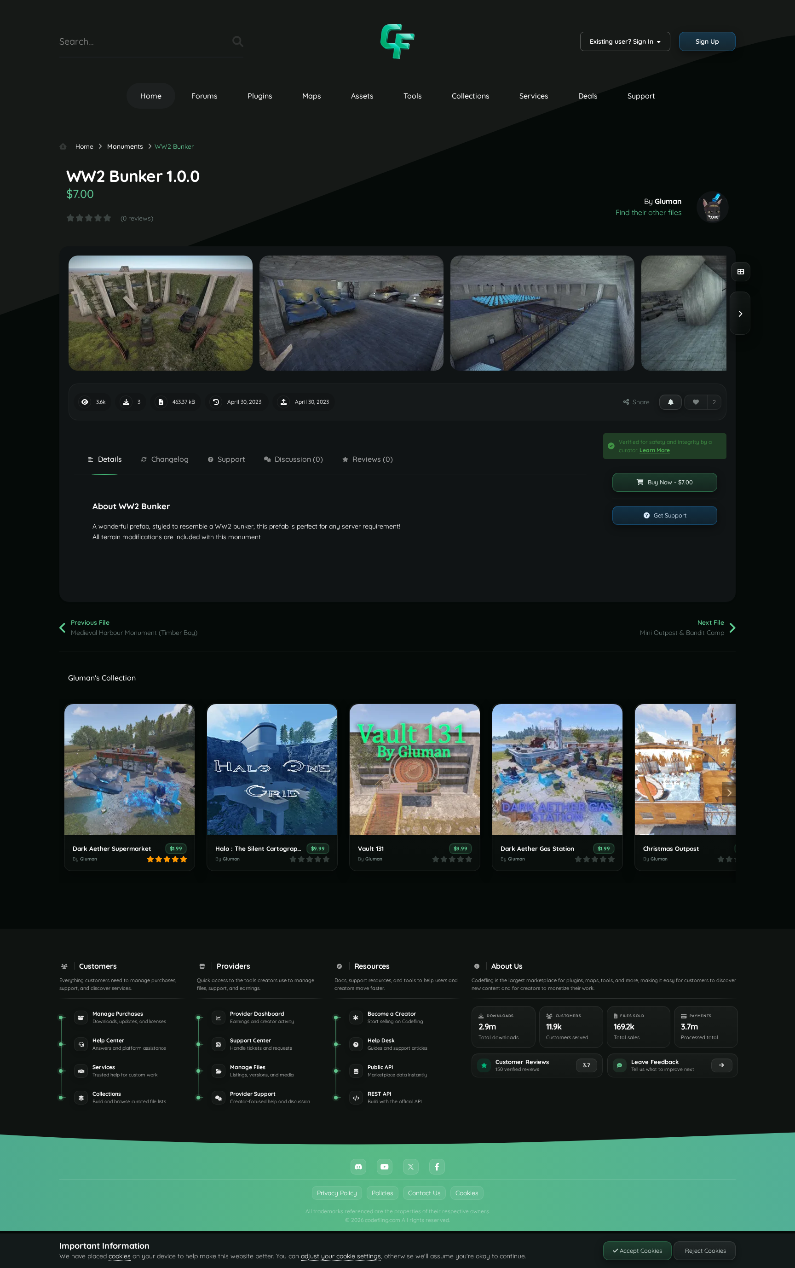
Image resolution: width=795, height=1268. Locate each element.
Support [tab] (231, 459)
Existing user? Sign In (623, 41)
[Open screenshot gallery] (740, 271)
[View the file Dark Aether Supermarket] (129, 769)
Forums (204, 95)
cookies (120, 1256)
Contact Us (424, 1193)
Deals (588, 95)
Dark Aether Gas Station (537, 848)
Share (639, 402)
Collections (471, 95)
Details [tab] (110, 459)
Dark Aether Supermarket (112, 848)
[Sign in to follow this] (670, 402)
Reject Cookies (704, 1250)
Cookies (466, 1193)
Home (150, 95)
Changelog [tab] (170, 459)
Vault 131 (371, 848)
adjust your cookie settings (341, 1256)
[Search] (237, 41)
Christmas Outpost (671, 848)
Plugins (260, 95)
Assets (362, 95)
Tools (412, 95)
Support (641, 95)
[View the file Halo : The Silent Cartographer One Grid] (272, 769)
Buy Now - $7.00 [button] (669, 482)
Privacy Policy (337, 1193)
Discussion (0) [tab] (299, 459)
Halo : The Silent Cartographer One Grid (275, 848)
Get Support (669, 515)
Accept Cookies (640, 1250)
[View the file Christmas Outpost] (700, 769)
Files (214, 41)
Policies (382, 1193)
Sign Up (707, 41)
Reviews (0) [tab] (372, 459)
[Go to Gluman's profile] (713, 207)
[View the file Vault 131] (415, 769)
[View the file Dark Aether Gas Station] (557, 769)
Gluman (668, 201)
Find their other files (649, 212)
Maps (311, 95)
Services (533, 95)
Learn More (654, 450)
